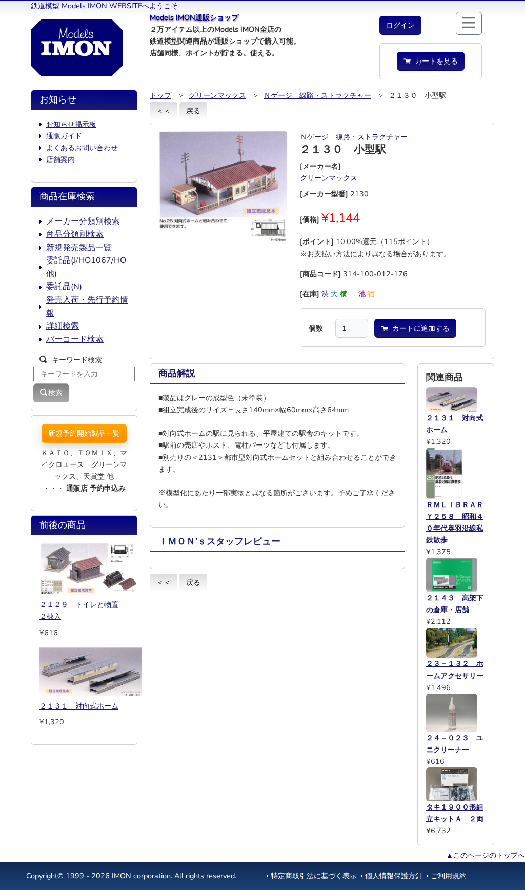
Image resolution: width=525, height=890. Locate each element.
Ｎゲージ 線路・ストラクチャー (317, 95)
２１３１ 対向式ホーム (78, 706)
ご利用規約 (449, 876)
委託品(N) (64, 286)
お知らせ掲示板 (71, 124)
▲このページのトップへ (485, 855)
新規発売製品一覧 (79, 247)
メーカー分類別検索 (83, 221)
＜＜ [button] (163, 111)
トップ (160, 95)
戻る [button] (193, 111)
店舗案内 (60, 159)
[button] (400, 25)
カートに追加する (419, 328)
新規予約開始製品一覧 (84, 433)
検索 (55, 393)
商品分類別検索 (75, 234)
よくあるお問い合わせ (82, 148)
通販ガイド (64, 136)
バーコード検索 (75, 339)
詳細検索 (62, 326)
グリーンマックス (217, 95)
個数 (316, 328)
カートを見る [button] (434, 61)
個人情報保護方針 (393, 876)
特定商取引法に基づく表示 (314, 876)
